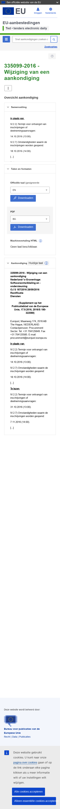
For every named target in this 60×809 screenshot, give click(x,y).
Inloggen (38, 13)
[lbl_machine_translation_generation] (40, 240)
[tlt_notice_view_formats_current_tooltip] (46, 263)
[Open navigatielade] (8, 88)
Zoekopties (50, 46)
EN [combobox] (14, 190)
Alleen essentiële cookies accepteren (35, 801)
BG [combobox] (14, 219)
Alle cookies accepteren (28, 791)
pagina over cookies (25, 762)
